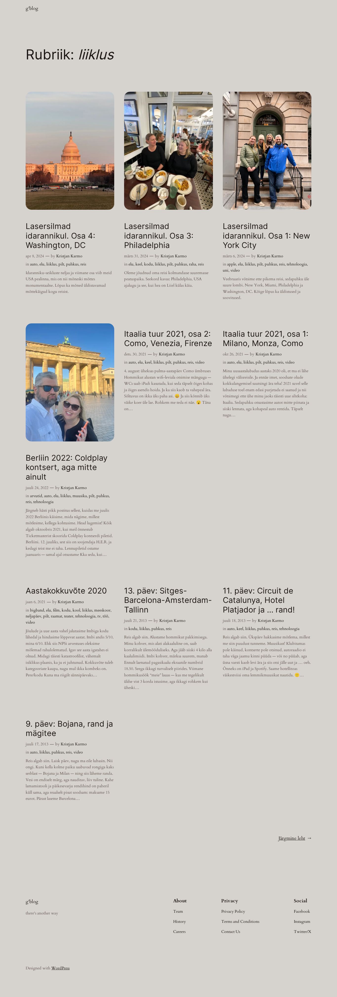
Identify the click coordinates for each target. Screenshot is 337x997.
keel (138, 264)
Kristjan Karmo (69, 256)
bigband (37, 610)
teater (68, 616)
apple (231, 264)
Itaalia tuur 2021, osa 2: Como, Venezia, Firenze (168, 338)
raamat (56, 616)
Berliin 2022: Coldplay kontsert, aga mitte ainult (67, 467)
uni (225, 270)
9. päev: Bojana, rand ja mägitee (69, 728)
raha (192, 264)
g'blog (32, 8)
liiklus (51, 264)
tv (99, 616)
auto (33, 264)
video (235, 270)
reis (83, 264)
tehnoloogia (297, 264)
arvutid (36, 496)
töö (105, 616)
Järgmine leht (295, 838)
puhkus (72, 264)
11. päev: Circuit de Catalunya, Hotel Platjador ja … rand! (259, 600)
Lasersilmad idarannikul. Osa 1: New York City (266, 236)
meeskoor (102, 610)
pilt (61, 264)
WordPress (60, 968)
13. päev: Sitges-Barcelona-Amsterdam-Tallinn (168, 600)
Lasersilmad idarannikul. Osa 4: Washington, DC (60, 236)
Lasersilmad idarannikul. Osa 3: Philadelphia (158, 236)
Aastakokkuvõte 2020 (66, 590)
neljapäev (33, 616)
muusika (80, 496)
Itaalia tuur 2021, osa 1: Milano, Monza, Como (265, 338)
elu (41, 264)
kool (76, 610)
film (56, 610)
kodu (148, 264)
